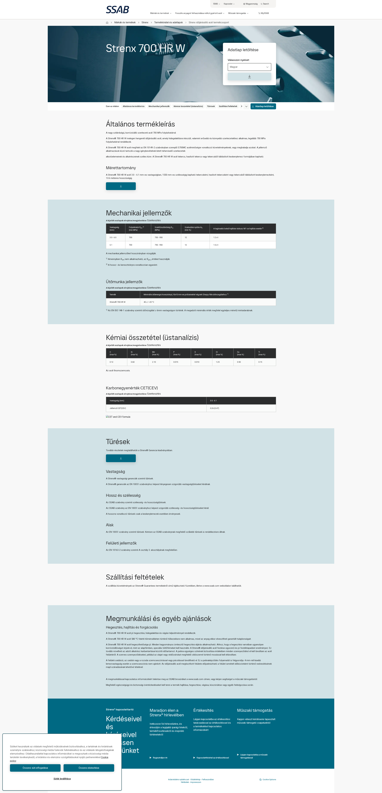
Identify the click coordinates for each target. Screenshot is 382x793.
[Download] (121, 186)
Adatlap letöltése (264, 106)
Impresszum (195, 782)
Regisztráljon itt (160, 757)
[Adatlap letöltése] (249, 76)
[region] (62, 762)
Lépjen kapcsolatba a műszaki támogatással (254, 756)
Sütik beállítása (62, 778)
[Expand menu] (246, 106)
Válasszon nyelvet (238, 60)
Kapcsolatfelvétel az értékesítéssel (213, 757)
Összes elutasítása (89, 767)
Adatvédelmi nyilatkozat (178, 779)
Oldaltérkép (195, 779)
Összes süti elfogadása (35, 767)
